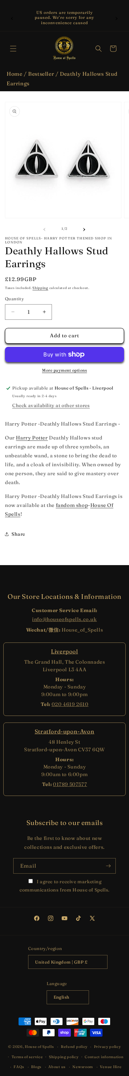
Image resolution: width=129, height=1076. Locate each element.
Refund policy (74, 1046)
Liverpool (64, 651)
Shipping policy (64, 1057)
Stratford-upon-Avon (64, 731)
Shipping (40, 288)
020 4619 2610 (70, 704)
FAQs (19, 1066)
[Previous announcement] (12, 17)
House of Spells (39, 1046)
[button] (13, 48)
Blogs (36, 1066)
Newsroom (82, 1066)
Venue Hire (110, 1066)
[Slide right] (84, 228)
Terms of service (27, 1057)
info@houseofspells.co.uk (64, 619)
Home (14, 73)
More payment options (64, 370)
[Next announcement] (116, 17)
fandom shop (72, 505)
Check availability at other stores (51, 405)
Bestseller (41, 73)
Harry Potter (32, 438)
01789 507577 (70, 784)
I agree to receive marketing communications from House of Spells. (64, 886)
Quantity (14, 298)
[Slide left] (44, 228)
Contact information (104, 1057)
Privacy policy (107, 1046)
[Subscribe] (108, 866)
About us (56, 1066)
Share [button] (18, 534)
